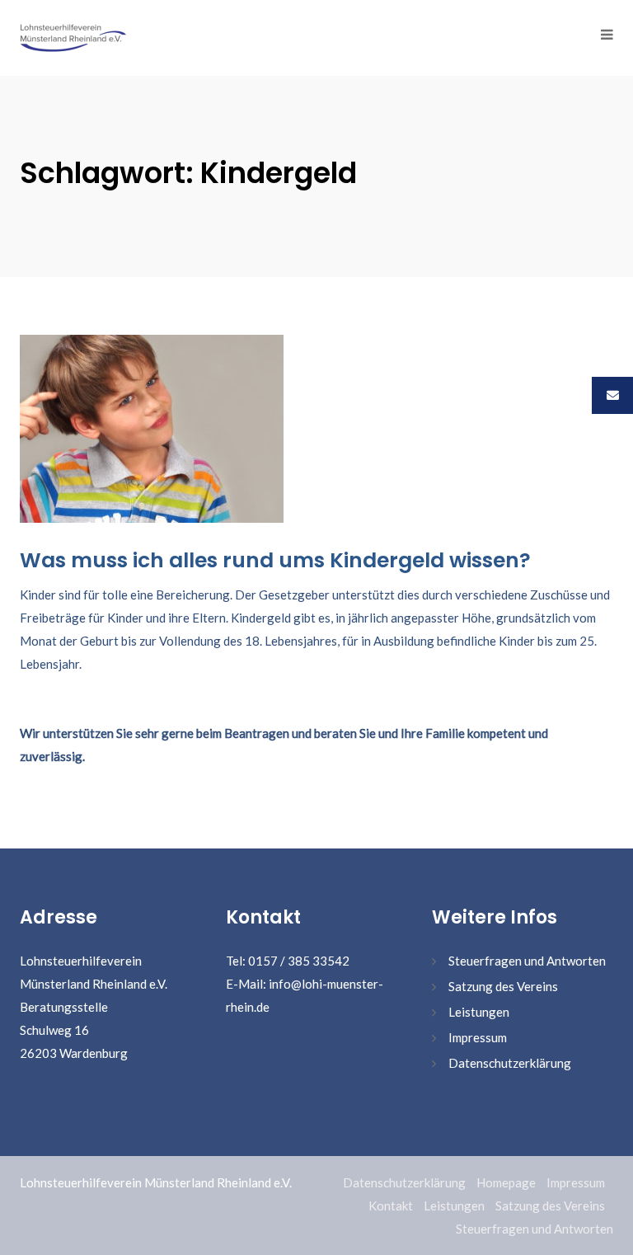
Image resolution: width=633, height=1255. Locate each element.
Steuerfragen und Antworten (527, 960)
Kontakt (390, 1205)
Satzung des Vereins (503, 986)
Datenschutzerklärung (509, 1062)
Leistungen (478, 1011)
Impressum (477, 1037)
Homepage (506, 1182)
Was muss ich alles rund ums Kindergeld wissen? (275, 560)
